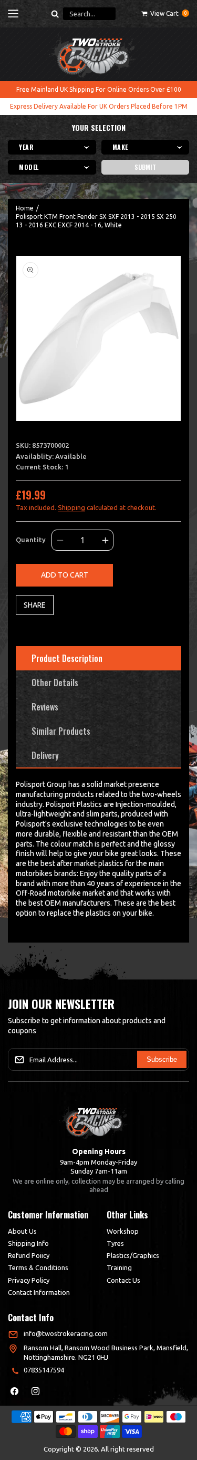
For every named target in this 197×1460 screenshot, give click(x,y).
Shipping (71, 507)
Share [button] (35, 605)
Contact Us (123, 1280)
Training (119, 1267)
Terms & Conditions (38, 1267)
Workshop (123, 1231)
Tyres (115, 1243)
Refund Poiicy (28, 1255)
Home (25, 208)
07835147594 (44, 1369)
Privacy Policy (28, 1280)
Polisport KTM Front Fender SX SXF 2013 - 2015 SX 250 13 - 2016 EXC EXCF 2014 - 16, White (96, 220)
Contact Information (39, 1292)
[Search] (55, 13)
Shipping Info (28, 1243)
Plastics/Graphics (133, 1255)
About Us (22, 1231)
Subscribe (162, 1059)
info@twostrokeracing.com (66, 1333)
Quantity (31, 539)
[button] (13, 14)
